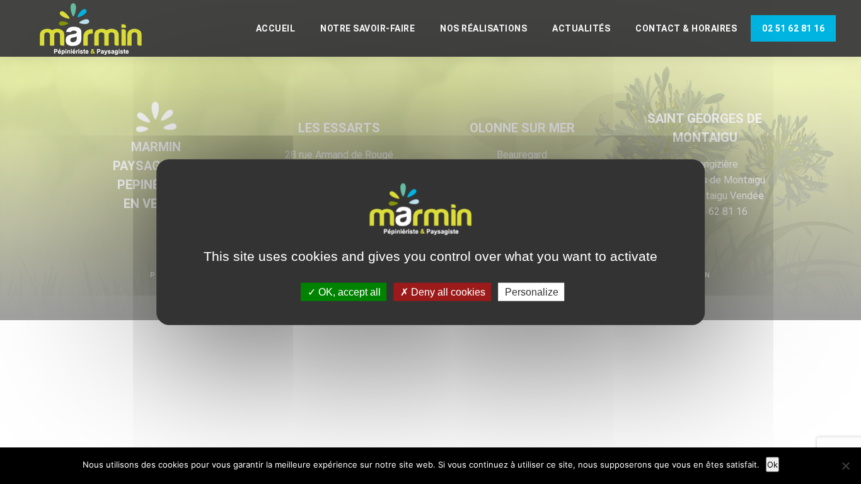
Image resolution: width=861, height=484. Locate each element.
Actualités (581, 28)
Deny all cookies (446, 291)
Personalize (531, 291)
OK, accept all (348, 291)
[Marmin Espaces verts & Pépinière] (101, 29)
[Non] (845, 465)
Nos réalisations (483, 28)
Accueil (276, 28)
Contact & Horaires (686, 28)
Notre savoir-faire (367, 28)
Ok (772, 464)
